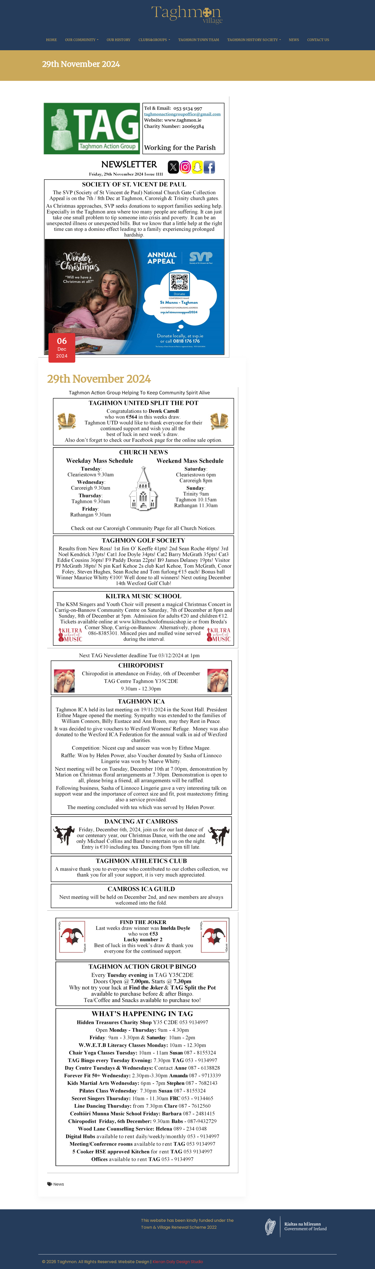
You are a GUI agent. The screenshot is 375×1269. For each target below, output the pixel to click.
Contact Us (318, 40)
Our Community (80, 40)
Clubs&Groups (153, 40)
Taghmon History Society (253, 40)
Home (51, 40)
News (294, 40)
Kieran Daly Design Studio (178, 1262)
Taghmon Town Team (198, 40)
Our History (118, 40)
